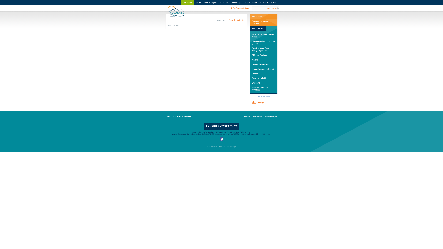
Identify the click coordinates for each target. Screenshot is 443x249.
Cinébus (255, 73)
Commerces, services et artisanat (261, 22)
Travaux (274, 2)
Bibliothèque (237, 2)
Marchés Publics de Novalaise (260, 88)
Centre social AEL (259, 78)
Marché (255, 59)
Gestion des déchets (260, 64)
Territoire (264, 2)
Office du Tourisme (259, 55)
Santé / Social (251, 2)
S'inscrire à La (178, 116)
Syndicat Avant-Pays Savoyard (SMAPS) (260, 49)
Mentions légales (271, 116)
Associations (257, 16)
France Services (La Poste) (263, 69)
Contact (247, 116)
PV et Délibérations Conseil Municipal (263, 35)
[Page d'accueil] (176, 11)
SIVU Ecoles (187, 2)
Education (224, 2)
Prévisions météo (264, 97)
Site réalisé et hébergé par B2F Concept (221, 147)
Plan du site (257, 116)
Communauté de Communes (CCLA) (263, 42)
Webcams (256, 82)
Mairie (198, 2)
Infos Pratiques (210, 2)
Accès (241, 8)
